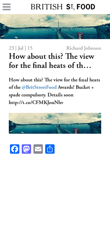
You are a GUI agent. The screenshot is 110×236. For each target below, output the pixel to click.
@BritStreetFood (39, 87)
